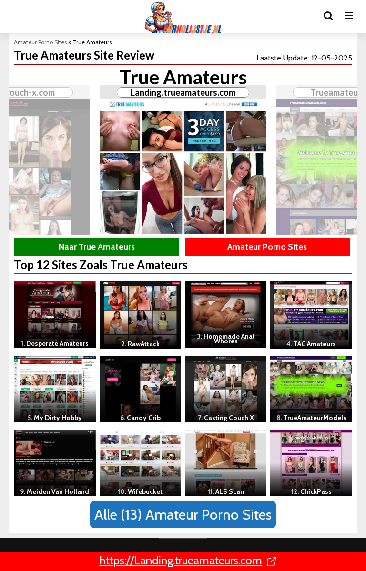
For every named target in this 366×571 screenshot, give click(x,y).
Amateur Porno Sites (40, 42)
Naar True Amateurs (97, 246)
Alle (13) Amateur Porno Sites (183, 514)
